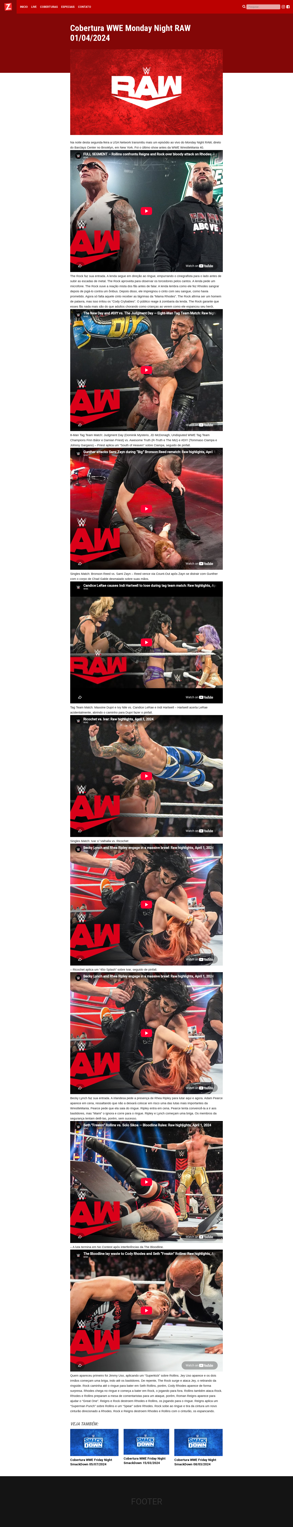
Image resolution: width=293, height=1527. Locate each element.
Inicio (24, 6)
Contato (84, 6)
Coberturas (49, 6)
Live (34, 6)
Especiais (68, 6)
